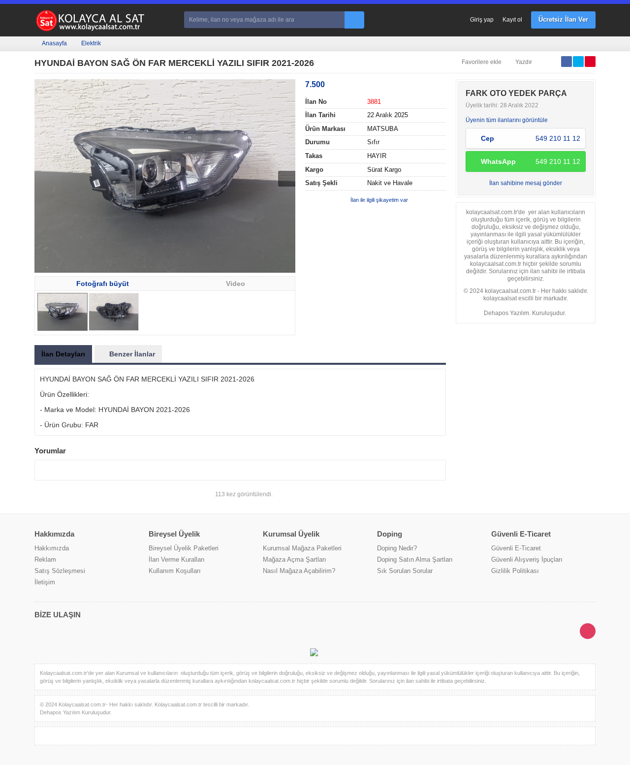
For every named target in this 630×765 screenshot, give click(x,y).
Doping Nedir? (397, 548)
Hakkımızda (51, 548)
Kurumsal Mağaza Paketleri (302, 548)
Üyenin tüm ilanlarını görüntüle (507, 120)
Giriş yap (482, 19)
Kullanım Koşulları (175, 570)
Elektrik (91, 43)
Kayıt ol (512, 19)
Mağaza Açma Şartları (294, 559)
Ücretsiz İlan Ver (563, 19)
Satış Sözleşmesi (59, 570)
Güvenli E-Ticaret (516, 548)
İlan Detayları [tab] (63, 354)
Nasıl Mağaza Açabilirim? (299, 570)
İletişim (44, 582)
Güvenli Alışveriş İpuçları (527, 559)
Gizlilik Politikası (515, 570)
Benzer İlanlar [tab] (132, 354)
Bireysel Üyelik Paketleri (184, 548)
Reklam (45, 559)
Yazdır (523, 62)
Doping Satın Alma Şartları (415, 559)
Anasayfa (54, 43)
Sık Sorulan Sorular (405, 570)
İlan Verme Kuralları (177, 559)
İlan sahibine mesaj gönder (525, 183)
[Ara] (354, 20)
